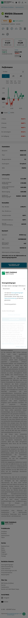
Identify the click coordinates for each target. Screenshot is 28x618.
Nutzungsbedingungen (17, 292)
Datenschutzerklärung (10, 298)
